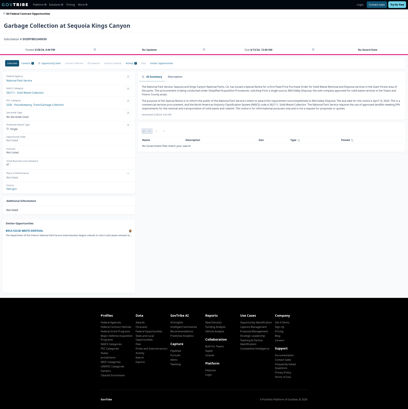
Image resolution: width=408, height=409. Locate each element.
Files (138, 344)
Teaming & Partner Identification (251, 342)
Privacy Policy (283, 372)
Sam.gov (11, 189)
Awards (140, 322)
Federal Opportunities (149, 331)
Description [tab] (175, 76)
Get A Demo (282, 322)
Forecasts (141, 327)
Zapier (209, 351)
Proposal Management (254, 331)
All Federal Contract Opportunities (28, 13)
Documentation (284, 355)
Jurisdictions (108, 357)
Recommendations (181, 331)
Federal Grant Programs (115, 331)
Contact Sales (283, 359)
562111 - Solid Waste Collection (25, 92)
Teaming (175, 364)
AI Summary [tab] (154, 76)
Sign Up (279, 327)
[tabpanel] (271, 100)
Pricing (70, 4)
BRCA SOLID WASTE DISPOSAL (24, 230)
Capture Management (253, 327)
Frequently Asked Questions (285, 366)
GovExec (293, 399)
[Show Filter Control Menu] (128, 76)
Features (210, 370)
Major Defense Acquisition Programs (117, 337)
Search (140, 357)
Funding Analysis (215, 327)
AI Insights (176, 322)
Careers (279, 340)
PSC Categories (110, 348)
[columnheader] (314, 140)
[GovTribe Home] (15, 4)
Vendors (106, 371)
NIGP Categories (111, 362)
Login (360, 4)
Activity (140, 353)
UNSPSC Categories (112, 366)
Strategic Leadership (252, 336)
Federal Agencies (111, 322)
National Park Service (19, 80)
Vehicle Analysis (214, 331)
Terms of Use (283, 377)
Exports (140, 362)
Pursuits (175, 355)
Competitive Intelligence (254, 348)
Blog (277, 336)
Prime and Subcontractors (152, 348)
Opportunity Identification (256, 322)
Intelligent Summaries (183, 327)
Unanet (209, 355)
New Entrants (213, 322)
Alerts (173, 359)
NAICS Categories (111, 344)
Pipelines (175, 351)
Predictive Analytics (182, 336)
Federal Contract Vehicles (116, 327)
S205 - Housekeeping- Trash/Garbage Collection (35, 105)
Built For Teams (214, 346)
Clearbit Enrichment (113, 375)
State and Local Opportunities (145, 337)
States (104, 353)
